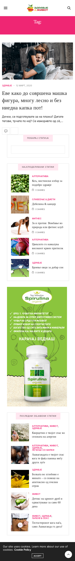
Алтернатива (40, 176)
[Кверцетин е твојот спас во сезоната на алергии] (21, 432)
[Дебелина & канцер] (21, 205)
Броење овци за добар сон (47, 267)
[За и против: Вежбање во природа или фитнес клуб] (21, 226)
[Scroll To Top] (68, 554)
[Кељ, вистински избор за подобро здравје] (21, 183)
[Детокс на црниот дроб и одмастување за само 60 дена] (21, 501)
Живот (54, 426)
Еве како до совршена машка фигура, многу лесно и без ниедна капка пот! (34, 100)
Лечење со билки (43, 450)
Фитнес (36, 219)
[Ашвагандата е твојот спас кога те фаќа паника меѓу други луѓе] (21, 455)
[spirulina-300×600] (37, 346)
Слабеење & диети (43, 199)
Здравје (7, 86)
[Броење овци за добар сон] (21, 268)
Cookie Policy (22, 549)
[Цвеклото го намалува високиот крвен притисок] (21, 247)
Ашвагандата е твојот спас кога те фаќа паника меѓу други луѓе (48, 458)
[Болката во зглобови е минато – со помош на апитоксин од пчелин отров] (21, 479)
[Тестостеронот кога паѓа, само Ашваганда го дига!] (21, 522)
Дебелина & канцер (44, 204)
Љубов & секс (40, 518)
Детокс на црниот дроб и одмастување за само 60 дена (47, 502)
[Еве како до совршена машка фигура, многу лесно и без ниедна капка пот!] (37, 61)
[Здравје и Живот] (38, 8)
